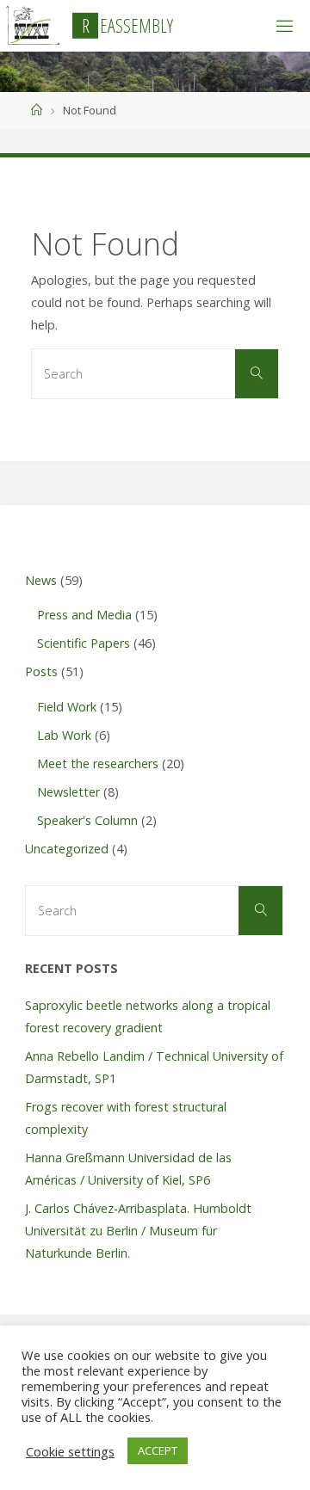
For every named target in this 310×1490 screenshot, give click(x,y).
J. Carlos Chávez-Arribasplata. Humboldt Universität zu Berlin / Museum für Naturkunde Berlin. (138, 1230)
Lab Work (64, 735)
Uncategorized (66, 848)
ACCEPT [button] (157, 1450)
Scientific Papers (83, 643)
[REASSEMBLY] (32, 25)
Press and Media (84, 614)
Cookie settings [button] (70, 1451)
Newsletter (68, 792)
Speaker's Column (87, 820)
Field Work (66, 707)
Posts (41, 671)
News (41, 580)
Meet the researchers (97, 763)
